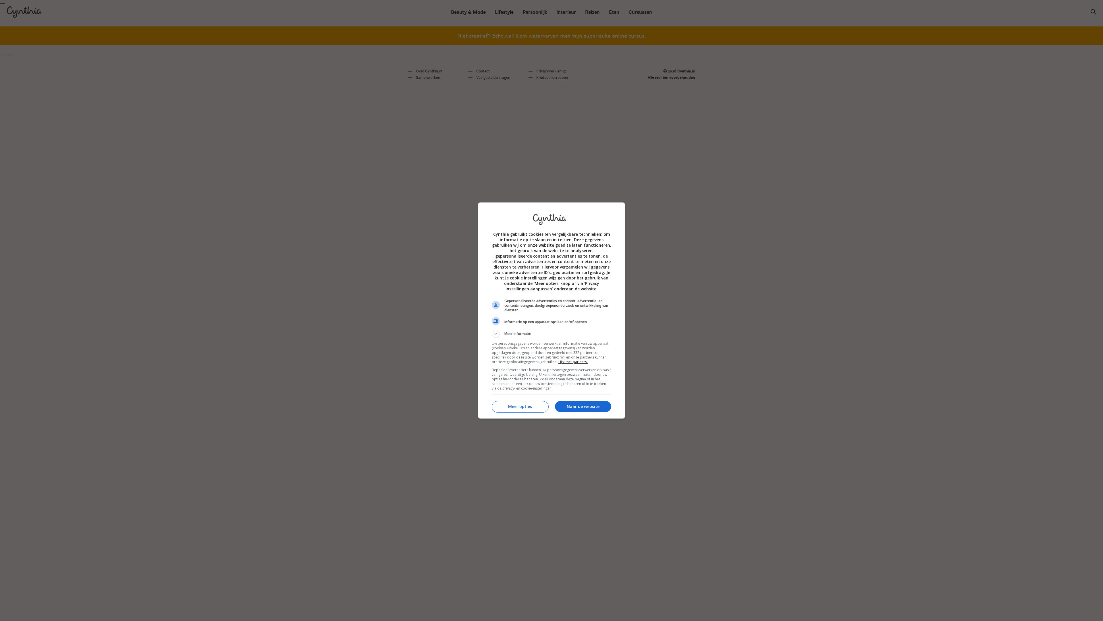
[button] (551, 334)
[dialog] (551, 310)
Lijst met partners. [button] (573, 361)
